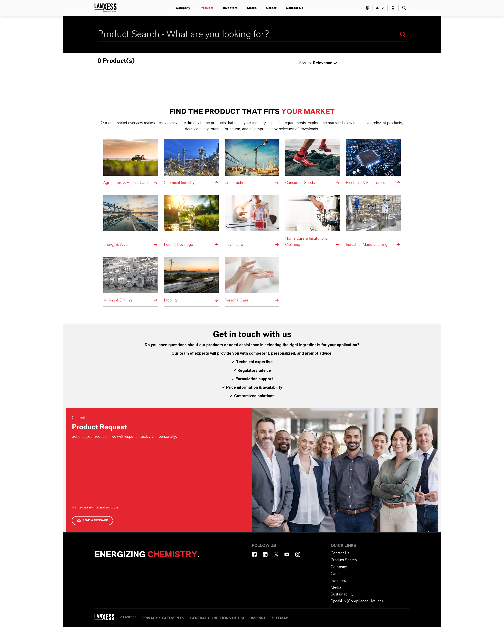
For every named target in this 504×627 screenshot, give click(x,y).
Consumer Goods (312, 162)
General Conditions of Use (217, 618)
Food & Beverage (191, 221)
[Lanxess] (107, 618)
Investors (230, 7)
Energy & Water (130, 221)
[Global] (367, 8)
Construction (252, 162)
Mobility (191, 280)
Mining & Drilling (130, 280)
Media (252, 7)
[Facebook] (254, 554)
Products (207, 7)
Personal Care (252, 280)
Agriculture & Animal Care (130, 162)
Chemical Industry (191, 162)
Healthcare (252, 221)
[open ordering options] (335, 63)
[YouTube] (286, 554)
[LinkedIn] (265, 554)
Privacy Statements (163, 618)
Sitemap (280, 618)
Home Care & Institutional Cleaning (312, 221)
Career (271, 7)
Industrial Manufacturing (373, 221)
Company (183, 7)
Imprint (258, 618)
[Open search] (404, 8)
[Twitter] (276, 554)
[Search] (403, 34)
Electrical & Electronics (373, 162)
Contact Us (294, 7)
